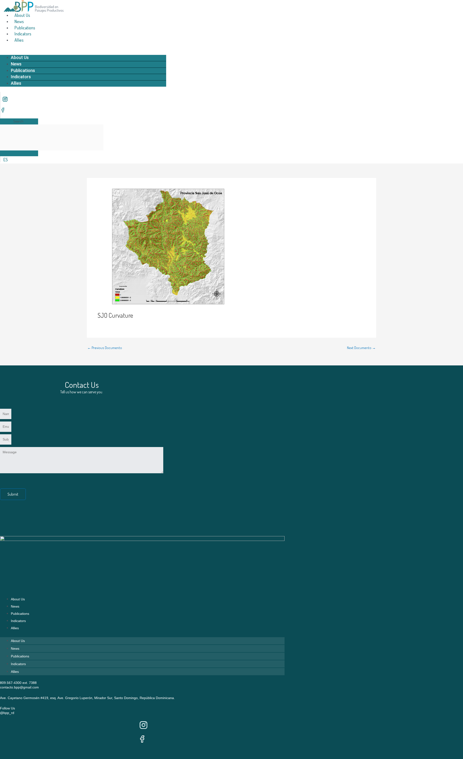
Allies (19, 40)
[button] (83, 52)
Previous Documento (104, 348)
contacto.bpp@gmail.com (19, 687)
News (19, 21)
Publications (24, 27)
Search (18, 121)
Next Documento (361, 348)
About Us (22, 15)
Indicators (22, 33)
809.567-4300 (10, 683)
